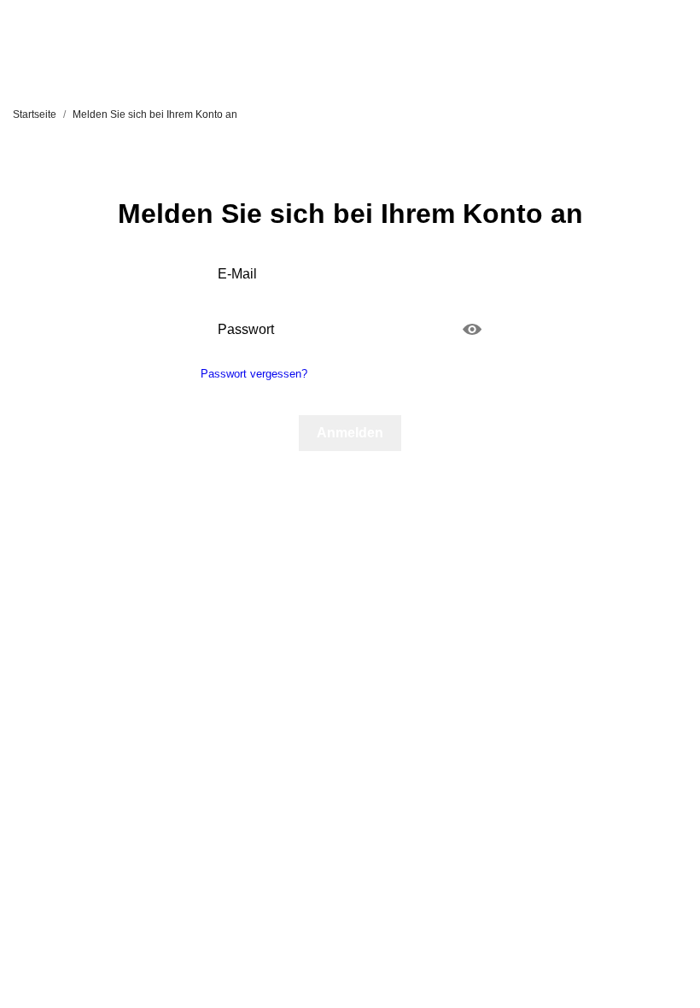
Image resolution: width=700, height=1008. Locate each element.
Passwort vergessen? (254, 373)
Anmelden (350, 432)
